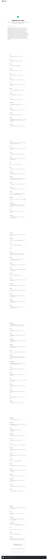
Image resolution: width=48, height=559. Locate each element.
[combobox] (18, 545)
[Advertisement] (24, 8)
